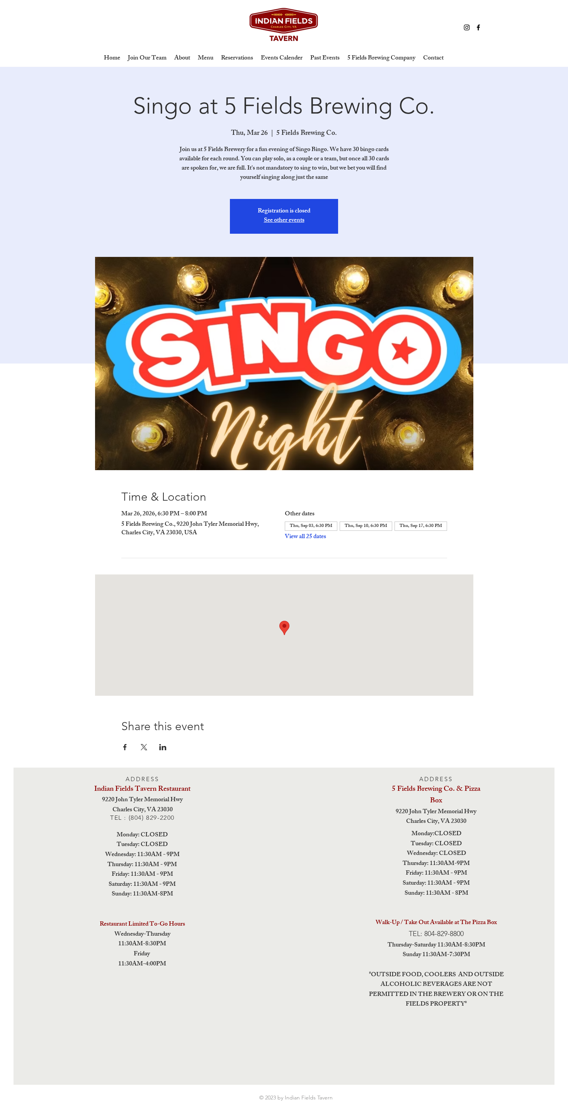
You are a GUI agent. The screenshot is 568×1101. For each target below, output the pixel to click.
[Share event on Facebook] (125, 747)
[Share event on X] (144, 747)
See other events (284, 220)
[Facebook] (478, 27)
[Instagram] (467, 27)
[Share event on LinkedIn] (163, 747)
